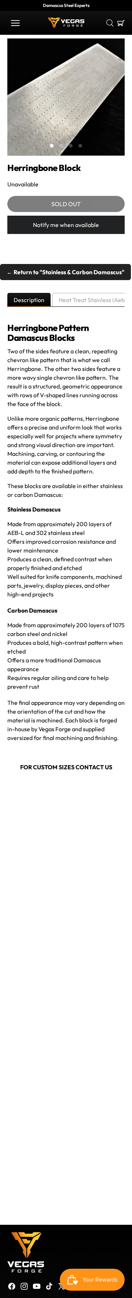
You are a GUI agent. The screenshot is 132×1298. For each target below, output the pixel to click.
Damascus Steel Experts (66, 5)
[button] (15, 23)
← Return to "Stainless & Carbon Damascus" (65, 272)
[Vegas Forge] (66, 23)
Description (29, 300)
